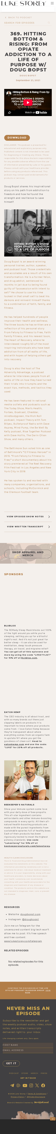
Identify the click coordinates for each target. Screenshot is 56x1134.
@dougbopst (30, 919)
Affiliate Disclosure (36, 1097)
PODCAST (14, 1073)
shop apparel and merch (28, 554)
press (44, 1073)
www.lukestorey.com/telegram (23, 941)
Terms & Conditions (37, 1094)
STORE (24, 1073)
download (17, 137)
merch (34, 1073)
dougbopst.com (30, 914)
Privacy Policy (17, 1097)
